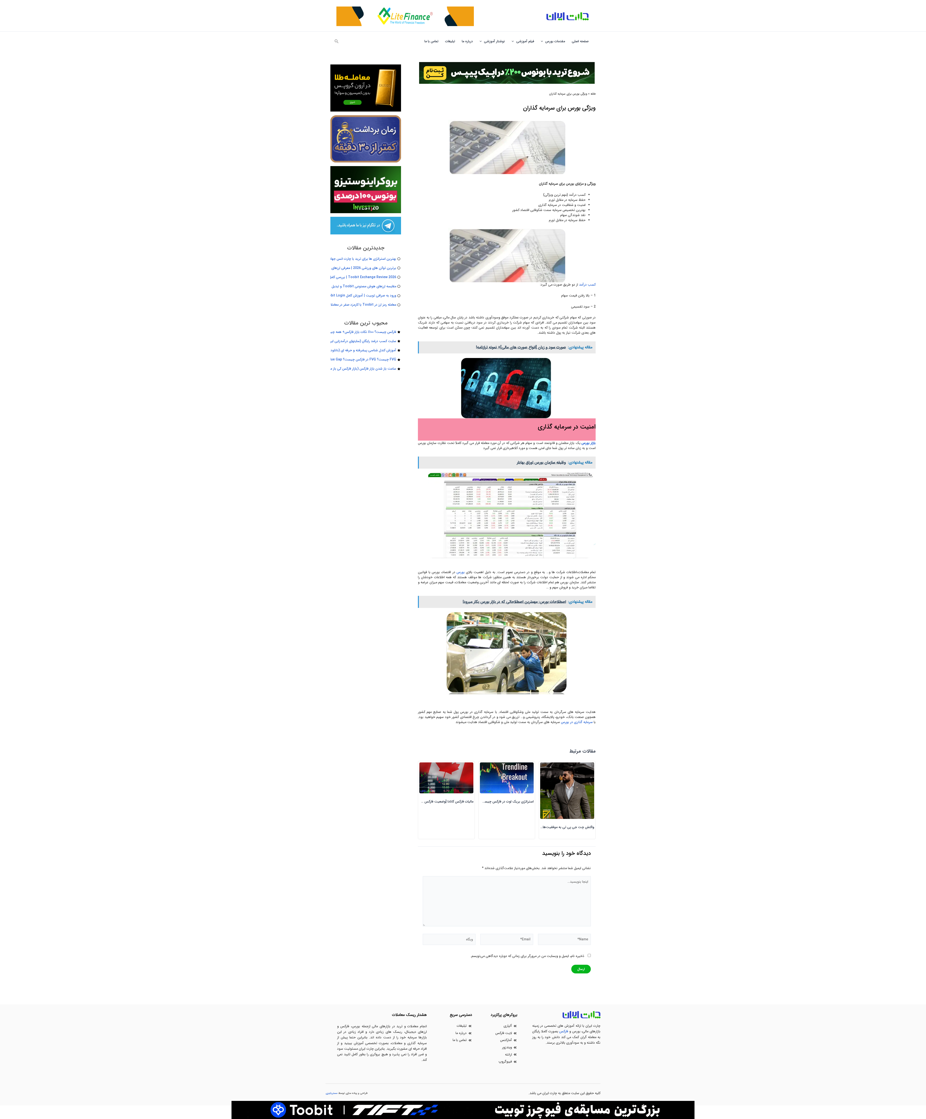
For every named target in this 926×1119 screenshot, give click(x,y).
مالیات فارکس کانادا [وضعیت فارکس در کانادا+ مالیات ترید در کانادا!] (427, 801)
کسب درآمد (587, 284)
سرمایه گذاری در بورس (577, 722)
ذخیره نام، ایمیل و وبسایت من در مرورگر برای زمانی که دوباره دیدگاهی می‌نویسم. (527, 956)
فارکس (563, 1031)
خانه (593, 93)
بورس (460, 572)
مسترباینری (332, 1093)
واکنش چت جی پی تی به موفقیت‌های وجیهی (562, 827)
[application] (543, 41)
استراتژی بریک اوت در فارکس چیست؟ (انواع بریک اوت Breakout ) (486, 801)
